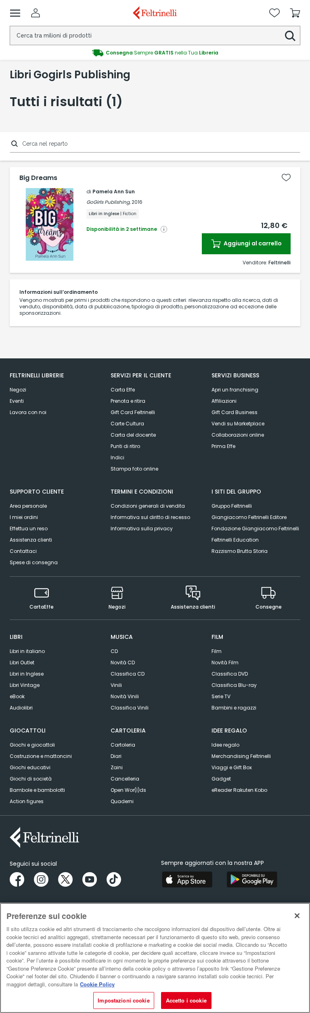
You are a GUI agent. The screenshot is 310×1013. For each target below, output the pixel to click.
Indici (117, 457)
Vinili (116, 685)
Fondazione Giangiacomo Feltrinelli (255, 528)
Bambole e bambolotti (37, 790)
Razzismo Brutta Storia (240, 551)
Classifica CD (128, 673)
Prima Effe (223, 446)
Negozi (18, 389)
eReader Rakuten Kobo (239, 790)
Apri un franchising (235, 389)
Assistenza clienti (31, 539)
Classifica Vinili (130, 707)
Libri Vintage (25, 685)
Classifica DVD (230, 673)
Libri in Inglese (27, 673)
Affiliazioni (224, 401)
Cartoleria (123, 744)
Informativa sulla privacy (142, 528)
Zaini (117, 767)
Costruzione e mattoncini (41, 756)
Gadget (221, 778)
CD (114, 651)
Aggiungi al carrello (252, 243)
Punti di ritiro (125, 446)
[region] (155, 958)
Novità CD (123, 662)
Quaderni (122, 801)
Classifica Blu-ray (234, 685)
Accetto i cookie (186, 1000)
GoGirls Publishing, (108, 202)
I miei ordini (24, 517)
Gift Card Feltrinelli (133, 412)
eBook (17, 696)
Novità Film (225, 662)
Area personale (28, 505)
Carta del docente (133, 434)
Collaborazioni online (238, 434)
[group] (155, 53)
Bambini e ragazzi (234, 707)
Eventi (17, 401)
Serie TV (221, 696)
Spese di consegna (34, 562)
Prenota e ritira (128, 401)
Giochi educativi (30, 767)
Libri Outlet (22, 662)
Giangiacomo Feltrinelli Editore (249, 517)
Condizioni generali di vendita (148, 505)
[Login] (35, 12)
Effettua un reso (29, 528)
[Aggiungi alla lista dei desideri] (286, 178)
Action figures (27, 801)
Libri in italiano (27, 651)
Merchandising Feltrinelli (241, 756)
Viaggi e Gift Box (232, 767)
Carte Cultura (127, 423)
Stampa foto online (134, 468)
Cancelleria (125, 778)
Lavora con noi (28, 412)
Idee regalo (225, 744)
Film (217, 651)
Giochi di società (31, 778)
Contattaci (23, 551)
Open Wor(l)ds (128, 790)
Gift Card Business (235, 412)
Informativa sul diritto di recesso (150, 517)
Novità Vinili (125, 696)
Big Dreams (38, 178)
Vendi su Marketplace (238, 423)
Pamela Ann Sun (113, 191)
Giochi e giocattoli (32, 744)
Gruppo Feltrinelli (232, 505)
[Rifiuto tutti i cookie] (297, 916)
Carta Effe (123, 389)
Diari (116, 756)
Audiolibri (21, 707)
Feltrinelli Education (235, 539)
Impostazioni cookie (123, 1000)
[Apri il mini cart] (295, 13)
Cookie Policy (97, 984)
